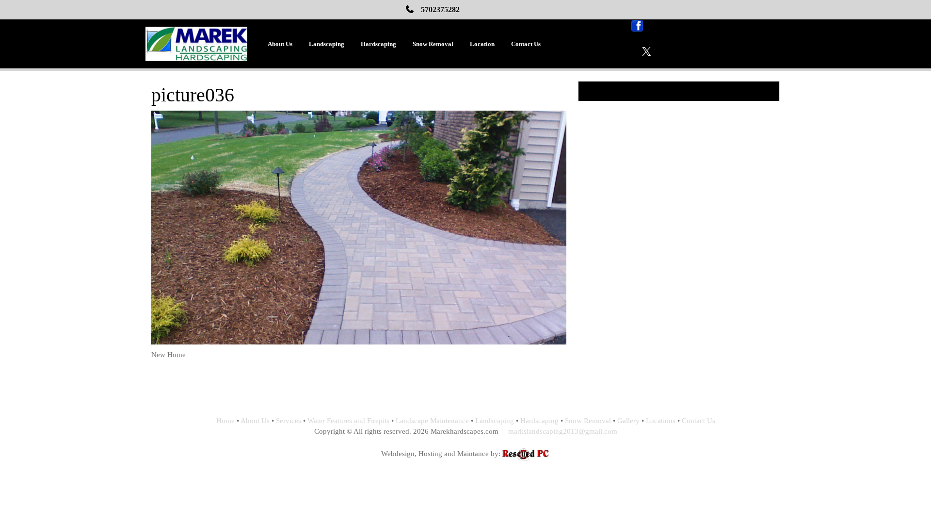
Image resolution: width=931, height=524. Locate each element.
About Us (280, 44)
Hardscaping (378, 44)
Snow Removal (433, 44)
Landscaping (326, 44)
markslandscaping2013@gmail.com (562, 431)
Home (225, 421)
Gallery (628, 421)
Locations (660, 421)
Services (288, 421)
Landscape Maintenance (432, 421)
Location (482, 44)
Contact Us (526, 44)
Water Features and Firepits (348, 421)
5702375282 (440, 9)
